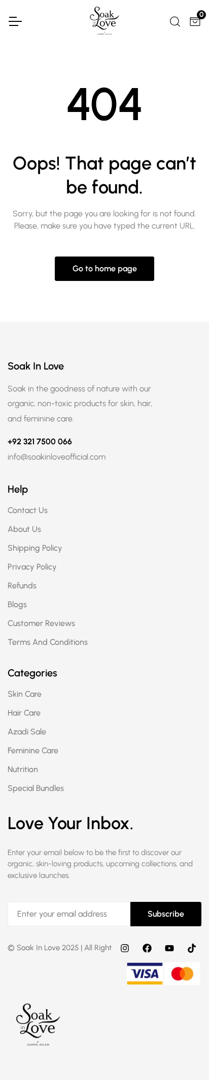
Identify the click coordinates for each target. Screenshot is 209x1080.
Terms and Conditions (48, 642)
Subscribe (166, 914)
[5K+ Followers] (191, 948)
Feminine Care (33, 750)
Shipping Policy (35, 548)
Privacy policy (32, 567)
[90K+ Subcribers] (169, 948)
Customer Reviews (41, 623)
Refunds (22, 585)
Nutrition (23, 769)
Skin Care (25, 694)
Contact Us (28, 510)
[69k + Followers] (124, 948)
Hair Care (24, 713)
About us (24, 529)
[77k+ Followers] (147, 948)
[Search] (174, 20)
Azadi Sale (27, 731)
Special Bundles (36, 788)
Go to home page (105, 268)
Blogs (17, 604)
